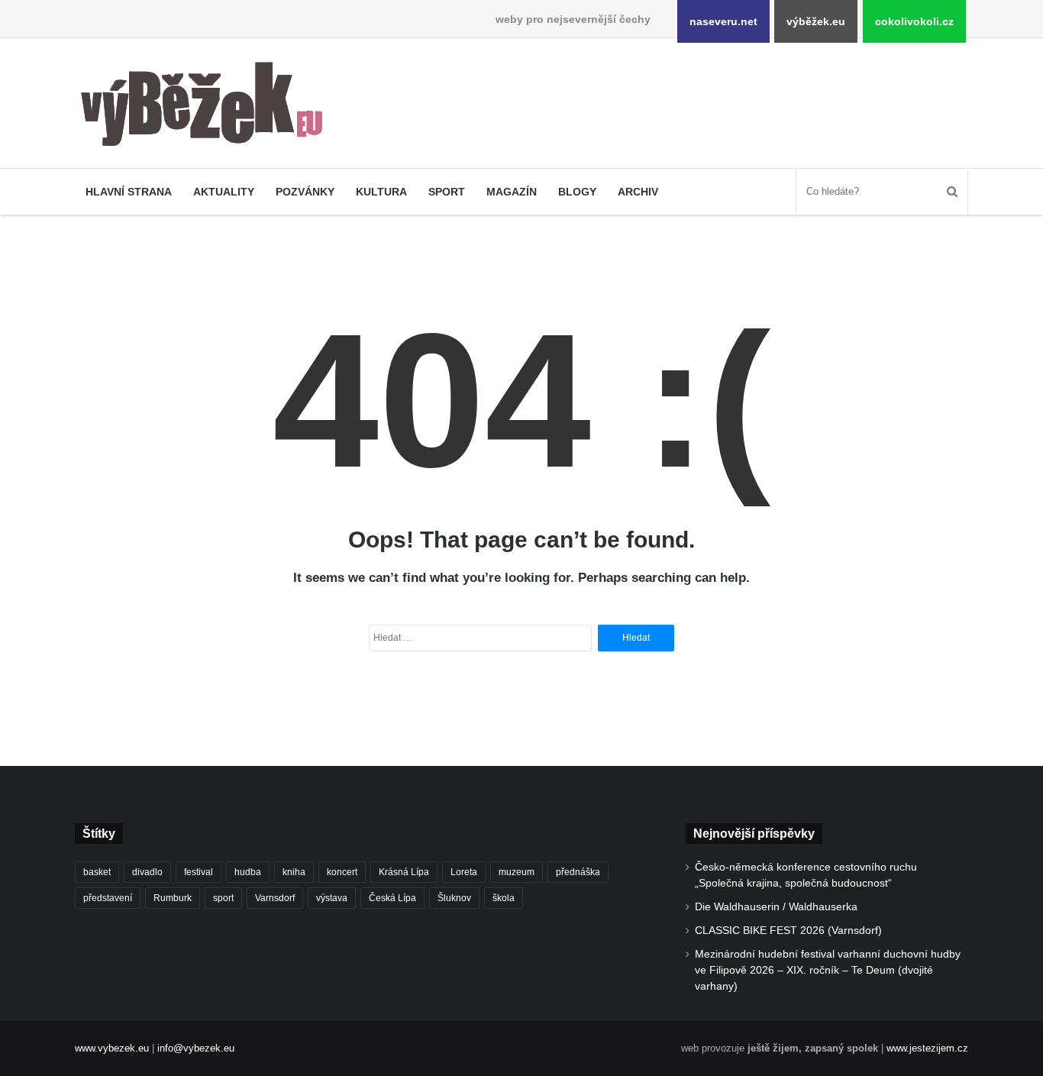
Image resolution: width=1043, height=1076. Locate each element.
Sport (446, 192)
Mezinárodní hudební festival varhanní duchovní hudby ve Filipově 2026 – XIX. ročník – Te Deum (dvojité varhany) (828, 970)
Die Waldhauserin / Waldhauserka (776, 907)
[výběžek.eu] (208, 106)
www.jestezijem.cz (927, 1048)
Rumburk (172, 898)
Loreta (463, 872)
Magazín (511, 192)
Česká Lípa (392, 898)
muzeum (516, 872)
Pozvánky (305, 192)
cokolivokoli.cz (914, 21)
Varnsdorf (275, 898)
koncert (342, 872)
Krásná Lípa (404, 872)
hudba (247, 872)
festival (198, 872)
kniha (294, 872)
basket (97, 872)
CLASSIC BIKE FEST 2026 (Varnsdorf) (788, 930)
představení (107, 898)
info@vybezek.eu (195, 1048)
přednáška (578, 872)
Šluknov (454, 898)
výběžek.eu (815, 21)
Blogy (577, 192)
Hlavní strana (129, 192)
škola (503, 898)
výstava (331, 898)
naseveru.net (723, 21)
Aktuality (223, 192)
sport (223, 898)
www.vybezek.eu (112, 1048)
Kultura (381, 192)
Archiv (638, 192)
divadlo (147, 872)
